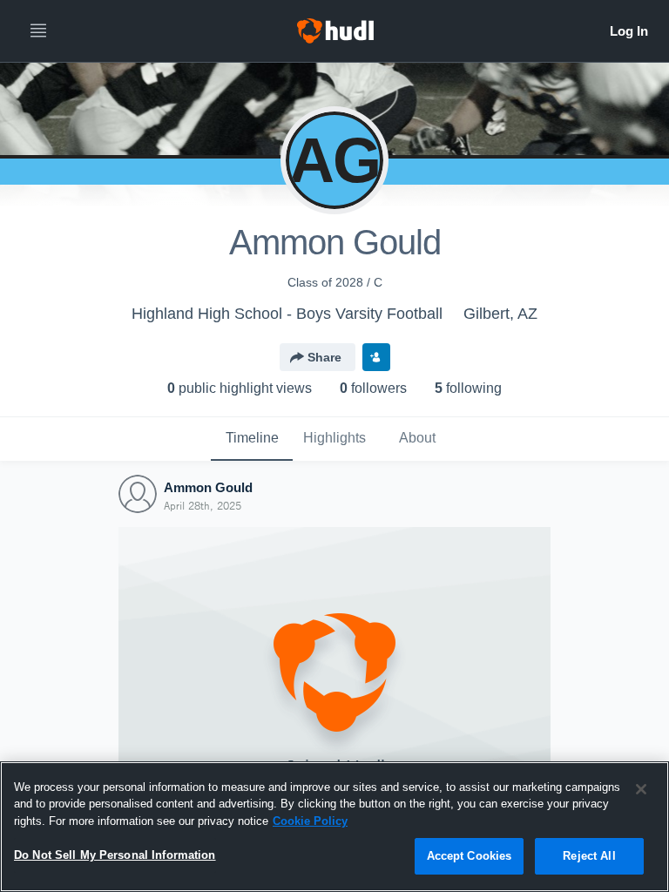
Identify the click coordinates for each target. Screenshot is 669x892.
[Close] (641, 789)
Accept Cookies (469, 855)
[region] (334, 826)
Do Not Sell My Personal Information (115, 855)
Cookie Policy (310, 821)
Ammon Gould (208, 487)
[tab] (252, 439)
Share (324, 357)
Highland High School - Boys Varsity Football (287, 313)
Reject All (589, 855)
